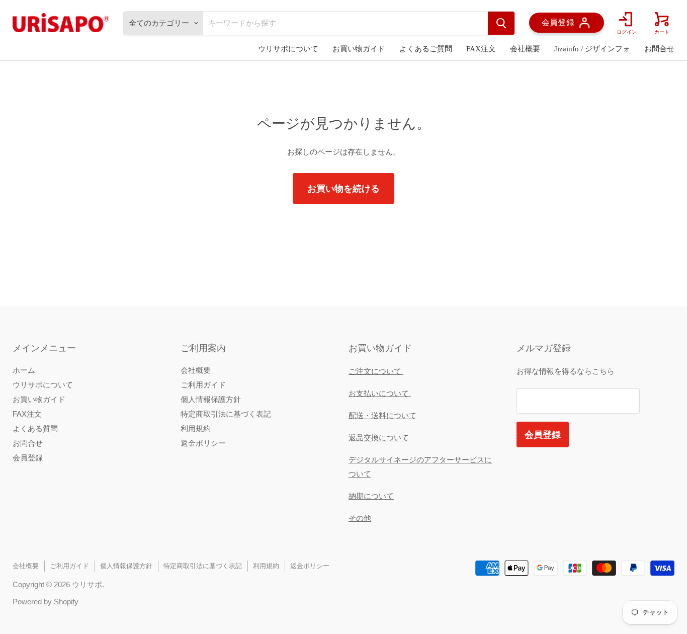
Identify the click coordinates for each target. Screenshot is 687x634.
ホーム (24, 370)
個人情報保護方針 (211, 399)
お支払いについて (380, 393)
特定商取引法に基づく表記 (226, 414)
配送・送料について (382, 415)
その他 (360, 518)
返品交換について (379, 437)
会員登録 (28, 457)
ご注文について (376, 371)
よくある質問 (35, 428)
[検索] (501, 23)
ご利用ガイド (203, 384)
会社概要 (525, 49)
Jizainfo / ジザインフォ (592, 49)
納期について (371, 496)
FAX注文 (481, 49)
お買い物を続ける (343, 188)
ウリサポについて (288, 49)
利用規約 (196, 428)
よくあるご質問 (425, 49)
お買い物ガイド (358, 49)
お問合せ (659, 49)
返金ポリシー (203, 443)
